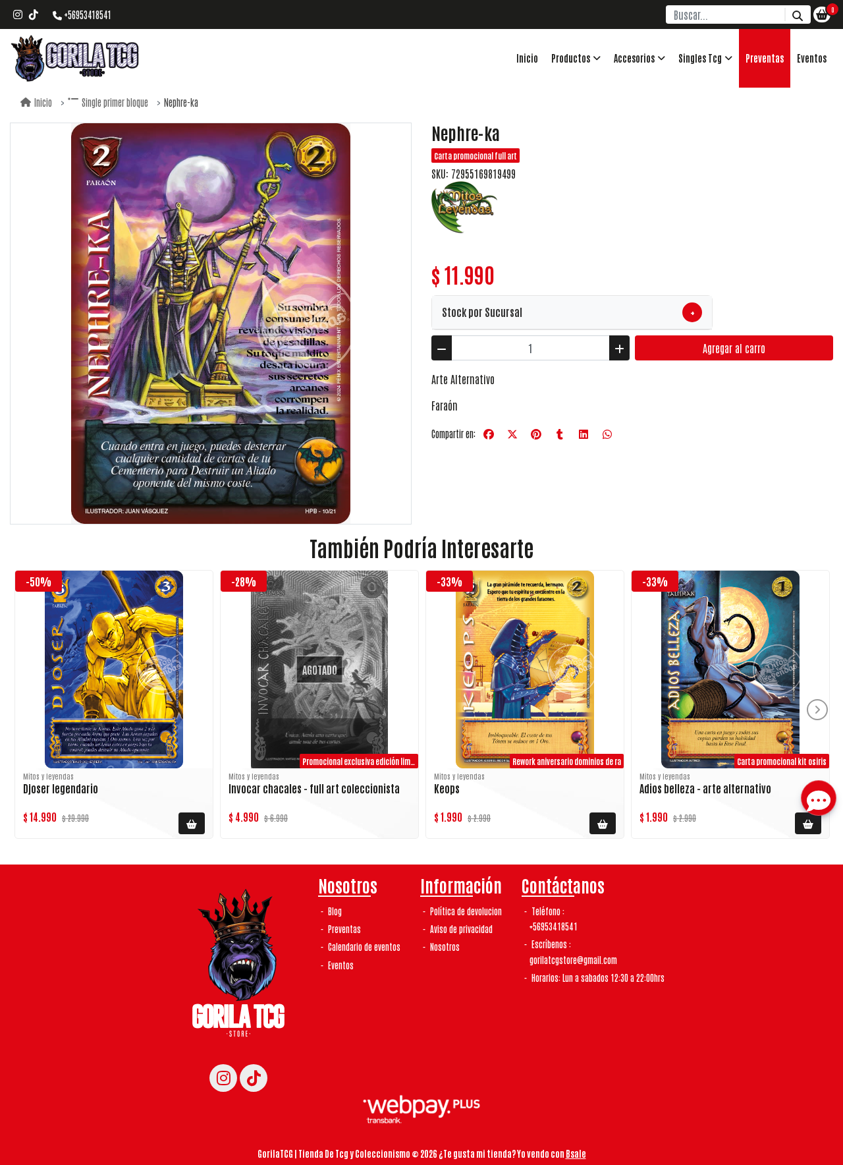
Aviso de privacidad (460, 928)
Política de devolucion (465, 911)
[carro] (821, 14)
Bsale (576, 1153)
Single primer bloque (115, 102)
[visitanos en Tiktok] (33, 14)
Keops (447, 788)
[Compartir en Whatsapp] (607, 434)
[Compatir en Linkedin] (583, 434)
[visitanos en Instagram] (18, 14)
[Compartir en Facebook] (488, 434)
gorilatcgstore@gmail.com (573, 959)
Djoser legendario (60, 788)
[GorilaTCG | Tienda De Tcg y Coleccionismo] (76, 58)
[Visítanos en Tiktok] (253, 1078)
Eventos (812, 58)
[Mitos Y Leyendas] (464, 205)
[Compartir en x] (512, 434)
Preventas (765, 58)
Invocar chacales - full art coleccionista (314, 788)
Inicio (527, 58)
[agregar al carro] (191, 823)
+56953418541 (86, 14)
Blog (334, 911)
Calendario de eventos (363, 946)
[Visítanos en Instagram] (223, 1078)
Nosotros (444, 946)
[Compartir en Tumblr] (559, 434)
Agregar (734, 348)
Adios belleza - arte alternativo (705, 788)
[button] (576, 58)
